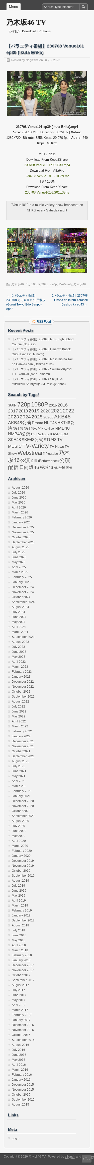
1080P (35, 284)
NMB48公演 (19, 434)
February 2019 (22, 910)
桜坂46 (46, 467)
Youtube (52, 454)
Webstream (31, 453)
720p (53, 284)
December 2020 (23, 801)
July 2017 (18, 990)
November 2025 (23, 532)
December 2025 (23, 527)
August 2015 (20, 1104)
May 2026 (18, 502)
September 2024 (23, 602)
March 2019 (20, 905)
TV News (57, 447)
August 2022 (20, 701)
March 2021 (20, 786)
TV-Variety (65, 284)
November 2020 (23, 806)
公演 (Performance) (45, 461)
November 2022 (23, 686)
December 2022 (23, 681)
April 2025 (19, 567)
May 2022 (18, 716)
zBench (70, 1156)
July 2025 (18, 552)
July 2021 (18, 766)
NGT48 (18, 428)
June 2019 (19, 890)
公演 (25, 460)
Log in (16, 1138)
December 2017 (23, 965)
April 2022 (19, 721)
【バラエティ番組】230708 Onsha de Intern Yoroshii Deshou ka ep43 (69, 300)
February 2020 (22, 851)
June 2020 (19, 831)
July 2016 (18, 1050)
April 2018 (19, 945)
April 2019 (19, 900)
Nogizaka (32, 60)
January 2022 (21, 736)
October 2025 (21, 537)
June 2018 (19, 935)
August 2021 (20, 761)
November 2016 (23, 1030)
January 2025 (21, 582)
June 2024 (19, 617)
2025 (37, 416)
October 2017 (21, 975)
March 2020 (20, 846)
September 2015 (23, 1099)
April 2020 (19, 841)
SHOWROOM (57, 434)
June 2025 (19, 557)
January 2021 (21, 796)
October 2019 (21, 870)
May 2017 (18, 1000)
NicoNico (47, 428)
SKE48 (14, 439)
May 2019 (18, 895)
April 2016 (19, 1064)
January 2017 (21, 1020)
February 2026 (22, 517)
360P (12, 405)
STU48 (50, 439)
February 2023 (22, 671)
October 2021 (21, 751)
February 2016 (22, 1074)
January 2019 (21, 915)
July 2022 (18, 706)
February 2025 (22, 577)
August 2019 (20, 880)
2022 (68, 410)
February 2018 (22, 955)
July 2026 (18, 492)
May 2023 (18, 656)
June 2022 (19, 711)
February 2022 (22, 731)
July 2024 (18, 612)
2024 (25, 416)
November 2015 (23, 1089)
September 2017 (23, 980)
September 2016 (23, 1040)
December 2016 (23, 1025)
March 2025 (20, 572)
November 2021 (23, 746)
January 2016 (21, 1079)
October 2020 (21, 811)
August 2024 (20, 607)
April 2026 (19, 507)
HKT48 (50, 422)
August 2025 (20, 547)
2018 (23, 410)
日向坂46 (29, 467)
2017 (13, 410)
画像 (69, 468)
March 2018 (20, 950)
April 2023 (19, 661)
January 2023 (21, 676)
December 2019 (23, 860)
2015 (53, 405)
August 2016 (20, 1045)
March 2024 (20, 632)
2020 (45, 410)
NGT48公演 (32, 428)
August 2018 (20, 925)
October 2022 (21, 691)
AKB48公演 (19, 422)
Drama (37, 423)
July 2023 (18, 647)
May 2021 (18, 776)
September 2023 (23, 637)
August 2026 (20, 487)
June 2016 (19, 1055)
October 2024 (21, 597)
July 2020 (18, 826)
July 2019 (18, 885)
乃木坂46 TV (26, 22)
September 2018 (23, 920)
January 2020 (21, 856)
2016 (63, 404)
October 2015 (21, 1094)
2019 (34, 410)
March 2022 (20, 726)
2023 (44, 284)
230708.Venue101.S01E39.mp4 (47, 165)
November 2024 (23, 592)
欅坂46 (59, 468)
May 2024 (18, 622)
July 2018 (18, 930)
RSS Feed (44, 321)
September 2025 (23, 542)
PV (33, 434)
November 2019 (23, 865)
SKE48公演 (32, 439)
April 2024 (19, 627)
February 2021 (22, 791)
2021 (56, 410)
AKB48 (62, 416)
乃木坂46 (17, 284)
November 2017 (23, 970)
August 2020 (20, 821)
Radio (41, 434)
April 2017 (19, 1005)
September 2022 (23, 696)
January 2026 (21, 522)
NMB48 (62, 428)
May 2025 (18, 562)
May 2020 (18, 836)
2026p (48, 417)
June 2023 (19, 652)
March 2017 (20, 1010)
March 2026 (20, 512)
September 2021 (23, 756)
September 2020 (23, 816)
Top (87, 1159)
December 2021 (23, 741)
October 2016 (21, 1035)
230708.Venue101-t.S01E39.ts (47, 192)
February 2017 (22, 1015)
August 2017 (20, 985)
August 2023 (20, 642)
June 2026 (19, 497)
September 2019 (23, 875)
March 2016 (20, 1069)
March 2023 (20, 666)
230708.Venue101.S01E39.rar (47, 176)
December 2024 (23, 587)
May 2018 (18, 940)
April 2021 (19, 781)
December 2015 (23, 1084)
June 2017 (19, 995)
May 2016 (18, 1060)
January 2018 (21, 960)
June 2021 (19, 771)
